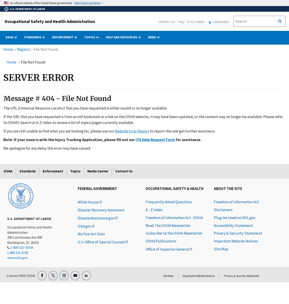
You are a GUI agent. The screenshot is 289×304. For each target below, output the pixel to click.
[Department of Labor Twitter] (53, 275)
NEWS (152, 37)
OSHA (9, 37)
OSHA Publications (161, 241)
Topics (90, 37)
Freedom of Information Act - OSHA (174, 217)
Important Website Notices (236, 241)
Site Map (221, 249)
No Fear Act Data (91, 233)
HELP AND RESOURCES (122, 37)
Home (8, 49)
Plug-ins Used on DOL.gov (234, 217)
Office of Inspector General (167, 249)
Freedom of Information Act (236, 201)
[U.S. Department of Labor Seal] (20, 195)
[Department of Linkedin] (86, 275)
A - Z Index (154, 209)
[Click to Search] (280, 21)
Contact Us (166, 22)
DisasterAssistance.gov (96, 218)
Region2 (23, 49)
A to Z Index (195, 22)
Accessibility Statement (233, 225)
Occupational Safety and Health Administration (50, 21)
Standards (33, 37)
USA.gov (84, 226)
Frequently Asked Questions (169, 201)
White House (88, 202)
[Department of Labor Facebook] (42, 275)
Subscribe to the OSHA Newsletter (174, 233)
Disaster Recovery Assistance (101, 210)
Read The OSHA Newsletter (168, 225)
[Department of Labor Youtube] (75, 275)
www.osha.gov (17, 258)
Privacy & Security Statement (238, 233)
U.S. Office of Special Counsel (101, 242)
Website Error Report (132, 131)
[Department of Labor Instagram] (64, 275)
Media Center (97, 171)
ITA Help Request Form (155, 139)
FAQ (181, 22)
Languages (220, 22)
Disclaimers (223, 209)
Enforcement (63, 37)
